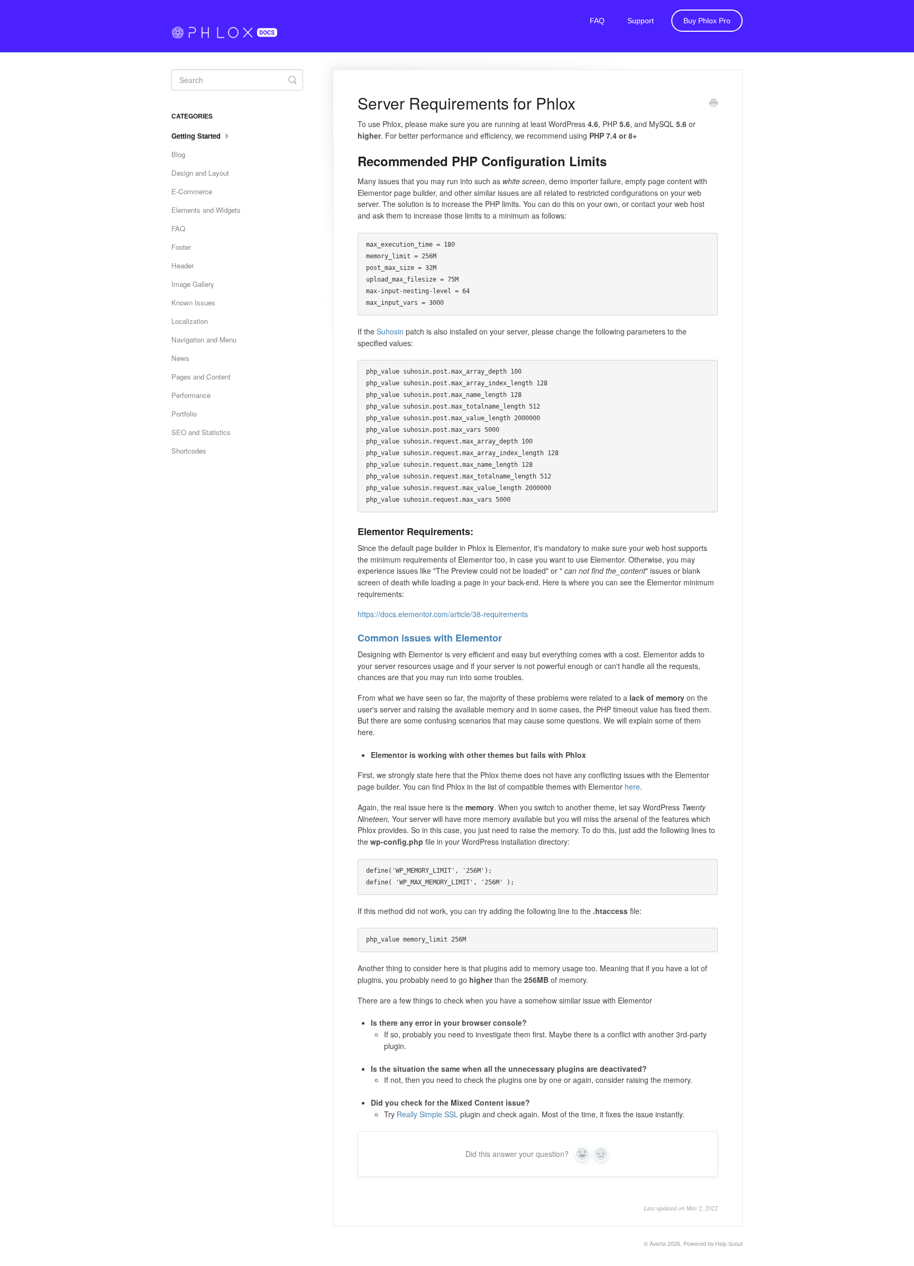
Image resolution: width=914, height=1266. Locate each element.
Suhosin (390, 331)
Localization (189, 321)
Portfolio (184, 414)
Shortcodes (188, 451)
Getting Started (197, 136)
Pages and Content (201, 377)
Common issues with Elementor (430, 638)
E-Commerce (191, 191)
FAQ (597, 20)
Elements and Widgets (206, 210)
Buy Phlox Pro (706, 20)
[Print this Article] (713, 104)
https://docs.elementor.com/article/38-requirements (443, 614)
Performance (191, 395)
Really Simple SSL (427, 1114)
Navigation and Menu (203, 339)
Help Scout (729, 1243)
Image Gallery (192, 284)
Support (640, 20)
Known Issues (193, 302)
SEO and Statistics (201, 432)
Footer (181, 247)
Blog (178, 154)
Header (182, 265)
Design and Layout (200, 173)
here (632, 786)
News (180, 358)
